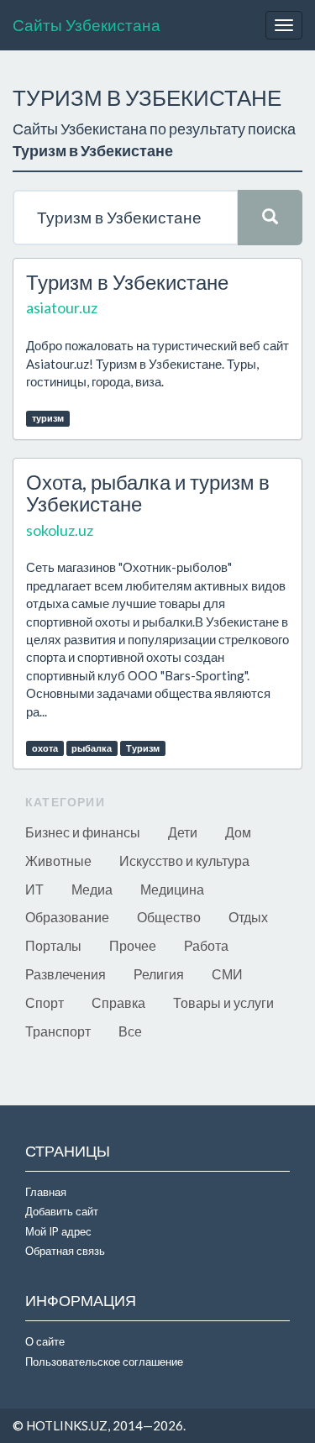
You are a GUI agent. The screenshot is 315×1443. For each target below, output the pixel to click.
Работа (206, 945)
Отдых (248, 917)
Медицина (172, 889)
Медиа (92, 889)
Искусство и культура (184, 860)
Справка (118, 1002)
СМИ (227, 974)
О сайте (45, 1341)
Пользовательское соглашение (104, 1361)
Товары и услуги (223, 1002)
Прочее (132, 945)
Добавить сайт (61, 1211)
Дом (238, 832)
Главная (45, 1192)
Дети (182, 832)
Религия (159, 974)
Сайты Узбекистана (86, 24)
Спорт (44, 1002)
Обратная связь (65, 1250)
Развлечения (65, 974)
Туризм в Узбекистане (127, 282)
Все (130, 1031)
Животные (58, 860)
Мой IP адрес (58, 1231)
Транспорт (58, 1031)
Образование (67, 917)
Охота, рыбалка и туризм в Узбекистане (148, 493)
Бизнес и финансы (82, 832)
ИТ (34, 889)
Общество (169, 917)
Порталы (53, 945)
